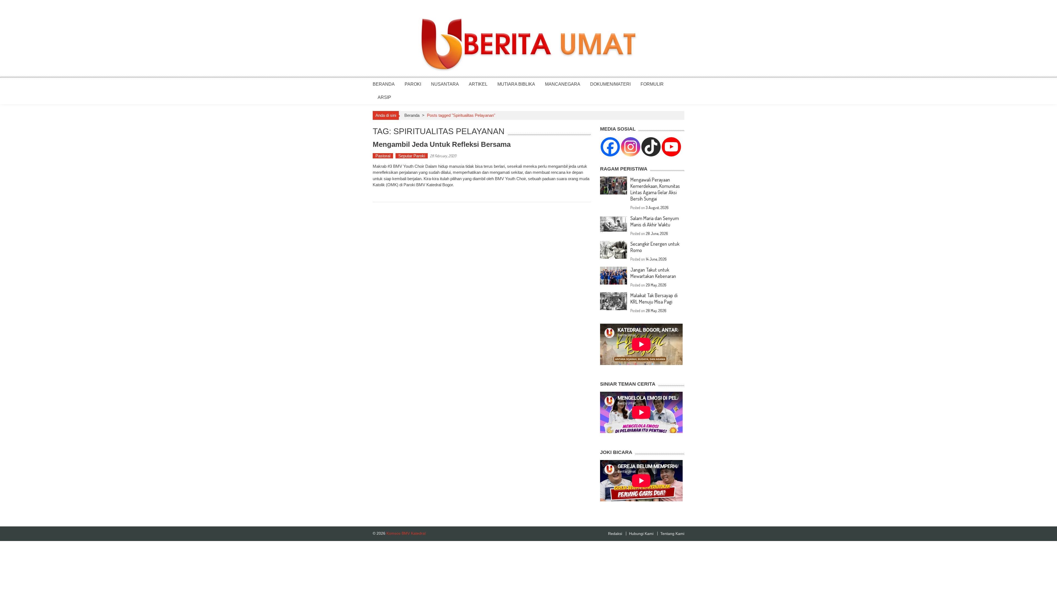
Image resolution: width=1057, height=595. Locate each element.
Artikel (478, 84)
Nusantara (445, 84)
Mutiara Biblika (516, 84)
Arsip (384, 97)
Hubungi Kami (641, 534)
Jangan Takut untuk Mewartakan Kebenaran (653, 273)
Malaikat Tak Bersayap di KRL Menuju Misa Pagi (653, 298)
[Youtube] (671, 146)
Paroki (413, 84)
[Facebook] (610, 146)
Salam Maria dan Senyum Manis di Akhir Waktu (654, 221)
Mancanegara (562, 84)
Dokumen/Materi (610, 84)
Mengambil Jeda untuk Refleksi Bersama (442, 144)
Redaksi (615, 534)
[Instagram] (630, 146)
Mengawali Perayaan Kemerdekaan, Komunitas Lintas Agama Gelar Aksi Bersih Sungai (655, 189)
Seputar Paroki (411, 155)
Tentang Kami (672, 534)
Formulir (652, 84)
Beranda (384, 84)
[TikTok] (651, 146)
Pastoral (382, 155)
